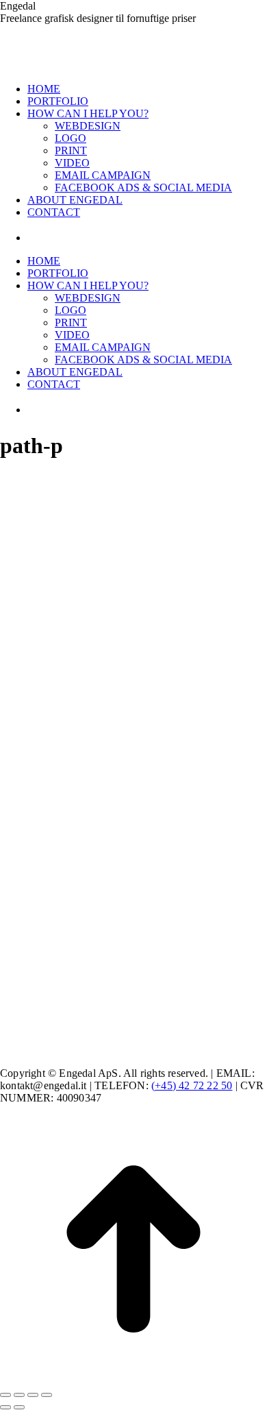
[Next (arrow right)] (19, 1407)
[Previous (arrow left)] (5, 1407)
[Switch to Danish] (44, 237)
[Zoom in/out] (46, 1395)
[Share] (19, 1395)
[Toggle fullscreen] (32, 1395)
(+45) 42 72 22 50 (191, 1085)
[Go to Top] (133, 1379)
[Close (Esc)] (5, 1395)
